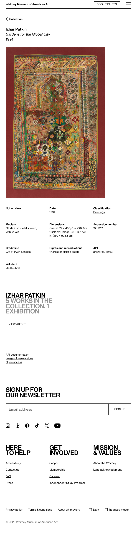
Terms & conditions (40, 509)
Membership (57, 469)
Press (9, 482)
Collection (15, 19)
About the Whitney (104, 463)
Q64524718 (13, 267)
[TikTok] (37, 426)
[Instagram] (8, 426)
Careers (54, 476)
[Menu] (128, 4)
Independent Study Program (67, 482)
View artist (17, 324)
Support (54, 463)
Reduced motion (119, 509)
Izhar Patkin (16, 29)
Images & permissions (19, 358)
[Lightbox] (55, 122)
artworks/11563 (103, 251)
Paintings (99, 212)
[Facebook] (27, 426)
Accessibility (13, 463)
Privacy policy (14, 509)
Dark (96, 509)
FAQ (8, 476)
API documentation (17, 354)
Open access (14, 362)
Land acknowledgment (107, 469)
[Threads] (17, 426)
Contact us (12, 469)
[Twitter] (47, 426)
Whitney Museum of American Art (28, 4)
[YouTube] (57, 426)
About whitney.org (69, 509)
